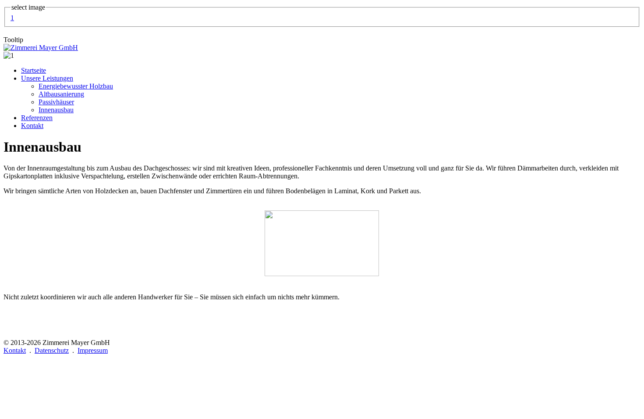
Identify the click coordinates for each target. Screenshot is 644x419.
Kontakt (32, 125)
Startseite (33, 70)
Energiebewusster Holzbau (76, 86)
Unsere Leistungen (47, 78)
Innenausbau (56, 110)
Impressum (93, 350)
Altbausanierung (61, 94)
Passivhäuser (56, 102)
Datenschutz (52, 350)
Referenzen (37, 117)
